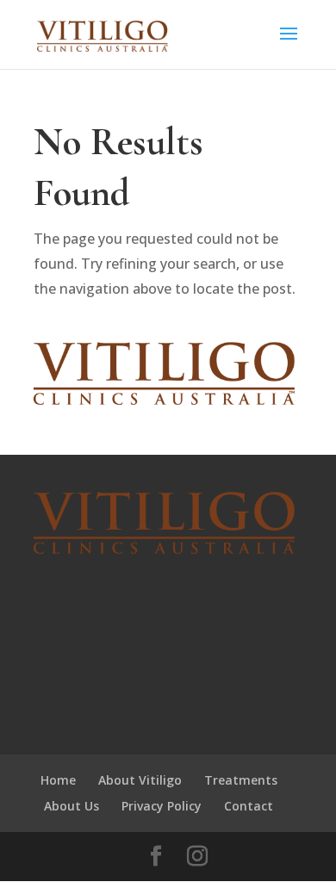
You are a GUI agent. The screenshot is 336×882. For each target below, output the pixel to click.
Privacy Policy (161, 806)
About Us (71, 806)
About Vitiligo (140, 780)
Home (58, 780)
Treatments (240, 780)
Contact (248, 806)
